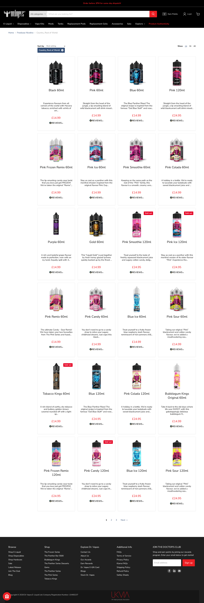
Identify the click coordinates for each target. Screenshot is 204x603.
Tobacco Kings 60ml (56, 394)
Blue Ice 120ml (137, 471)
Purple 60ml (56, 242)
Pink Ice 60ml (96, 167)
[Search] (153, 14)
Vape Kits (39, 23)
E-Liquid (7, 23)
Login (189, 14)
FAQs (119, 552)
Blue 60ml (137, 90)
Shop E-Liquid (14, 552)
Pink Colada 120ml (136, 394)
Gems (46, 567)
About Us (85, 555)
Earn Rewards (87, 563)
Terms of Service (124, 555)
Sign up (189, 562)
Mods (51, 23)
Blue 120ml (96, 394)
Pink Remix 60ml (56, 317)
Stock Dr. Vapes (88, 575)
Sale (129, 23)
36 (190, 46)
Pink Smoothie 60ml (136, 167)
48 (194, 46)
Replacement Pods (76, 23)
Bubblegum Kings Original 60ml (177, 396)
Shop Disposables (16, 555)
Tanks (60, 23)
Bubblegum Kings (52, 559)
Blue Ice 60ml (137, 317)
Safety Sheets (123, 575)
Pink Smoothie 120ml (136, 242)
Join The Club (14, 571)
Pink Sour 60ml (177, 317)
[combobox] (98, 14)
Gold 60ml (96, 242)
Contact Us (85, 552)
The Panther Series (52, 571)
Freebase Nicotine (25, 33)
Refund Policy (123, 571)
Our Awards (86, 559)
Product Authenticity (159, 23)
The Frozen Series (52, 552)
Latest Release (14, 567)
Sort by (40, 46)
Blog (10, 575)
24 (186, 46)
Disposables (23, 23)
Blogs (83, 571)
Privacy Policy (123, 559)
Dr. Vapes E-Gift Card (90, 567)
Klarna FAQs (122, 563)
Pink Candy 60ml (96, 317)
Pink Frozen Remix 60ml (56, 167)
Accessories (117, 23)
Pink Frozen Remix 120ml (56, 473)
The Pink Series (51, 575)
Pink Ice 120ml (177, 242)
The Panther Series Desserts (56, 563)
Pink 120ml (177, 90)
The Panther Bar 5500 (54, 555)
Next (123, 520)
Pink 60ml (96, 90)
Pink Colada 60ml (177, 167)
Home (11, 33)
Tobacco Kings (50, 578)
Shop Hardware (15, 559)
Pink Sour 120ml (177, 471)
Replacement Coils (99, 23)
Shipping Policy (123, 567)
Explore (139, 23)
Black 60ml (56, 90)
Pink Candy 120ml (96, 471)
